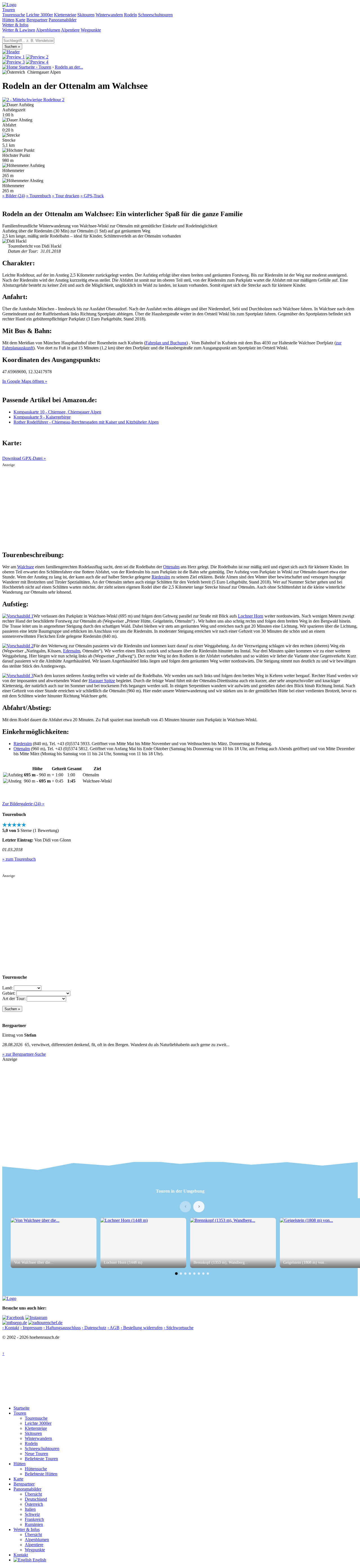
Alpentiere (70, 30)
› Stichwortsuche (179, 1327)
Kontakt (21, 1554)
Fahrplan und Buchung (165, 342)
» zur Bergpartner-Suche (24, 1054)
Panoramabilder (62, 19)
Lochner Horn (250, 616)
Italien (30, 1509)
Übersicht (33, 1494)
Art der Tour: (14, 998)
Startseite (22, 1408)
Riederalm (161, 577)
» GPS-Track (92, 195)
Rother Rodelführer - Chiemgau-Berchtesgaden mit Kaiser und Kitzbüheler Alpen (86, 422)
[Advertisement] (180, 506)
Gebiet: (8, 993)
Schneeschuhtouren (155, 14)
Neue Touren (36, 1453)
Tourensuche (13, 14)
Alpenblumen (48, 30)
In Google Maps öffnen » (24, 381)
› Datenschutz (94, 1327)
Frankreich (34, 1519)
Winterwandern (109, 14)
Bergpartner (37, 19)
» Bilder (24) (13, 195)
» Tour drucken (65, 195)
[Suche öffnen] (2, 35)
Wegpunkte (91, 30)
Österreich (34, 1504)
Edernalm (71, 650)
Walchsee (25, 566)
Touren (8, 9)
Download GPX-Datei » (24, 458)
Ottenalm (171, 566)
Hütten (8, 19)
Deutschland (36, 1499)
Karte (20, 19)
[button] (176, 1273)
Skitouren (85, 14)
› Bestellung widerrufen (142, 1327)
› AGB (113, 1327)
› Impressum (31, 1327)
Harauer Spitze (102, 680)
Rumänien (34, 1524)
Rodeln (130, 14)
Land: (7, 987)
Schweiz (32, 1514)
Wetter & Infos (15, 24)
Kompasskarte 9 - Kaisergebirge (42, 417)
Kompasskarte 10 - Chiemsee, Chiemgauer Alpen (57, 412)
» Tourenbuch (38, 195)
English (39, 1559)
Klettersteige (65, 14)
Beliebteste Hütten (41, 1473)
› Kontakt (10, 1327)
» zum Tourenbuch (19, 859)
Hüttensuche (36, 1468)
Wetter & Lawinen (18, 30)
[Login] (3, 35)
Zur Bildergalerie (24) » (23, 803)
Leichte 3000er (39, 14)
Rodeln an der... (69, 67)
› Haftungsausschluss (62, 1327)
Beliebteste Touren (41, 1458)
